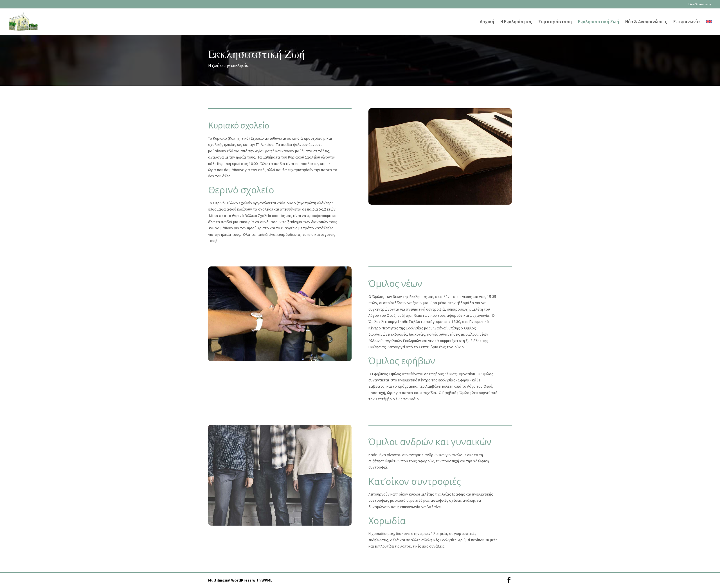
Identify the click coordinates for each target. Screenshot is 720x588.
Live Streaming (700, 4)
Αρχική (487, 22)
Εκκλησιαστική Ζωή (598, 22)
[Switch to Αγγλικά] (709, 27)
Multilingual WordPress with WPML (240, 580)
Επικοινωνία (686, 22)
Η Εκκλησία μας (516, 22)
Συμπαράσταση (555, 22)
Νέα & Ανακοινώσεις (646, 22)
